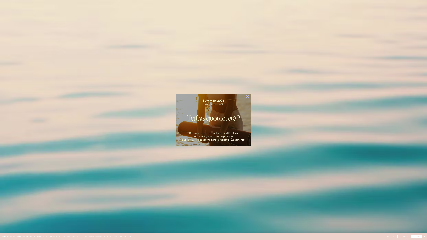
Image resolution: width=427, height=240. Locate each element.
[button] (248, 96)
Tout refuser (403, 236)
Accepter (416, 236)
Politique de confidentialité (123, 236)
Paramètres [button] (391, 236)
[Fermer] (424, 236)
